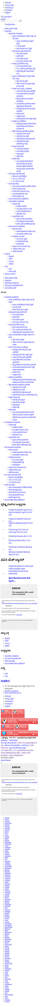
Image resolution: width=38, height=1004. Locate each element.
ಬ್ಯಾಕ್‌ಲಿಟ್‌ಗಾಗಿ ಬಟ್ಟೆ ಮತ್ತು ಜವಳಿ (25, 138)
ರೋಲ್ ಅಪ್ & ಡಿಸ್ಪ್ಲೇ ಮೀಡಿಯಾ (22, 88)
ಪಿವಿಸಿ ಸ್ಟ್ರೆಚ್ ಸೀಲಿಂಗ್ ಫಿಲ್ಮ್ (24, 61)
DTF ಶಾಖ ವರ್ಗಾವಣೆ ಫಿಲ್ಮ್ (8, 742)
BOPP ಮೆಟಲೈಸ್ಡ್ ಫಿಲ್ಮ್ (19, 188)
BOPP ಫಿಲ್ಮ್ (25, 745)
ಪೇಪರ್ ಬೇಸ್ (20, 113)
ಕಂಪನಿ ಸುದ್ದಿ (12, 271)
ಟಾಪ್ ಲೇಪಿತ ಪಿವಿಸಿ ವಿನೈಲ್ (24, 48)
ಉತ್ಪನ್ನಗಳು (8, 31)
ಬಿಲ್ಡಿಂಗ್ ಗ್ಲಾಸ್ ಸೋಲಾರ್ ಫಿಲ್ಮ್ (21, 246)
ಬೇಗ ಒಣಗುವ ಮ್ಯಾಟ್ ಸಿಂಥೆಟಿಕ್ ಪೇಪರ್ (24, 186)
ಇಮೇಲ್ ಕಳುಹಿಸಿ (6, 760)
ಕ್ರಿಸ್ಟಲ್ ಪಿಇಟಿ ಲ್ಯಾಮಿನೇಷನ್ (24, 218)
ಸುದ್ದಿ (6, 266)
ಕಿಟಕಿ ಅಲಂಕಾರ (17, 228)
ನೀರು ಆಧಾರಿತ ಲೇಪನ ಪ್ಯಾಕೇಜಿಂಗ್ (19, 198)
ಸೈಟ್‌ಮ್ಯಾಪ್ (4, 740)
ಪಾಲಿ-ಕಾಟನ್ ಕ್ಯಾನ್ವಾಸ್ (22, 151)
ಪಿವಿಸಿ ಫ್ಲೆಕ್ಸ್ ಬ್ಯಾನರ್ (21, 53)
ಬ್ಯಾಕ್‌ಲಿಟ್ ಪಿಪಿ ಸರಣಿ (22, 136)
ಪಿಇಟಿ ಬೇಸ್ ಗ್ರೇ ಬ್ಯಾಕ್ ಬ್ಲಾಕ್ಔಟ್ (25, 91)
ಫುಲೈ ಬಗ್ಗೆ (7, 253)
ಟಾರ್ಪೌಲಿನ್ (19, 56)
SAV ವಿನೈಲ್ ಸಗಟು (6, 750)
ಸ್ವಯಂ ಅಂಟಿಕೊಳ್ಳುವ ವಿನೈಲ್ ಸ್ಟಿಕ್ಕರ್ (22, 304)
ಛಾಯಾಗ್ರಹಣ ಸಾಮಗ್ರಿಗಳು (16, 201)
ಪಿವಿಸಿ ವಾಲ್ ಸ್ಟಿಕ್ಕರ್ (21, 238)
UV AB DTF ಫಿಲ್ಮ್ (18, 181)
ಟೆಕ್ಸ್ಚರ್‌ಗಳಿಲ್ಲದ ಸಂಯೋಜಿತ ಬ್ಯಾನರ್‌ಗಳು (24, 364)
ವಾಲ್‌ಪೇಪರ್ (20, 243)
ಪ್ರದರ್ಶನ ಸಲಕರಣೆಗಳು (19, 121)
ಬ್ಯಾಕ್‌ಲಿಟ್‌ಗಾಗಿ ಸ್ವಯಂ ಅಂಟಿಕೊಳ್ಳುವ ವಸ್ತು (24, 394)
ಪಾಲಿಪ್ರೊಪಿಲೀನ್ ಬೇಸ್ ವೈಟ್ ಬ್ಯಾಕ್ (26, 118)
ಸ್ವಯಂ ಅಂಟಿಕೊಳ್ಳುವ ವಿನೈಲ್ (17, 747)
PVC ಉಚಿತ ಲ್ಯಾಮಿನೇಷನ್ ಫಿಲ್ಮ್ (25, 68)
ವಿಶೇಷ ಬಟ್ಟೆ (19, 156)
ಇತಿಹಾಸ (11, 263)
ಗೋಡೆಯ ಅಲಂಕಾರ (18, 236)
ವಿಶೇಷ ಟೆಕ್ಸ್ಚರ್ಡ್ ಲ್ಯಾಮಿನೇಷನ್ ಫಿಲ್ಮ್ (22, 332)
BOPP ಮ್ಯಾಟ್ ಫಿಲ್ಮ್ (18, 196)
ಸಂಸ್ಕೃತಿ (11, 261)
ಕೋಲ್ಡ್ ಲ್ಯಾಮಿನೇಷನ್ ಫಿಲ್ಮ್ (20, 63)
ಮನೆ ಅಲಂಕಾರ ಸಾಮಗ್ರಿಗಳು (17, 226)
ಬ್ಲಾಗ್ (10, 268)
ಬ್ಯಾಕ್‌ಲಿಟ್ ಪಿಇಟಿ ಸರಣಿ (23, 133)
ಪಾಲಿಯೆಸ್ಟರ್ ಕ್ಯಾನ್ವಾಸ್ (22, 148)
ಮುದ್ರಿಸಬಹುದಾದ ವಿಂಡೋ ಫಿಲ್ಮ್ (25, 231)
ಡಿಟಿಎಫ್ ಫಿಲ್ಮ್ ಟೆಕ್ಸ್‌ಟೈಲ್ (19, 176)
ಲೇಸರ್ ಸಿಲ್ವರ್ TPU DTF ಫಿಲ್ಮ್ (18, 532)
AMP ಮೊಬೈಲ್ (13, 740)
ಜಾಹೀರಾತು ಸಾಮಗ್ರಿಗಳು (16, 33)
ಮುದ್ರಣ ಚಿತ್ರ (16, 203)
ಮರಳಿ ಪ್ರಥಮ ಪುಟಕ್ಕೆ (11, 28)
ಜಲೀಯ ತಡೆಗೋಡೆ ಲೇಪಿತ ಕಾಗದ (10, 752)
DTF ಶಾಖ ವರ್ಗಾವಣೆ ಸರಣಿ (17, 173)
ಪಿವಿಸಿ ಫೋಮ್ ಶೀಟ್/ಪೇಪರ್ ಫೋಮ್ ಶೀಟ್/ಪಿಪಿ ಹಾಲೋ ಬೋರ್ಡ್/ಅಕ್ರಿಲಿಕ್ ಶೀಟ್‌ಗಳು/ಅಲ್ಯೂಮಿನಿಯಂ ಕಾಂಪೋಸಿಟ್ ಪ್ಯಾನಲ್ (25, 166)
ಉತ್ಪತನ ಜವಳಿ (20, 116)
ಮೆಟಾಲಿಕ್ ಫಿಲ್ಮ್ (21, 213)
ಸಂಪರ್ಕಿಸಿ (5, 681)
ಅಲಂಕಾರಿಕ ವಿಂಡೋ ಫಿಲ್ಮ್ (24, 233)
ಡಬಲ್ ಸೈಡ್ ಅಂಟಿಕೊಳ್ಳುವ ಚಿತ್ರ (25, 223)
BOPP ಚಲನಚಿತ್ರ (14, 183)
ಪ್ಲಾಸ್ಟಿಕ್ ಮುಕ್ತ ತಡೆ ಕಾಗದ (16, 755)
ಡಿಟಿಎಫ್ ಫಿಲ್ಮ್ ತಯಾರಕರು (12, 745)
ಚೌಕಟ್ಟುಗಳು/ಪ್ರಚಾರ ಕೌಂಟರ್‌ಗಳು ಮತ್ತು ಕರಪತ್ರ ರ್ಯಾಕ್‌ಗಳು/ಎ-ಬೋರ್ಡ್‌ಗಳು (26, 126)
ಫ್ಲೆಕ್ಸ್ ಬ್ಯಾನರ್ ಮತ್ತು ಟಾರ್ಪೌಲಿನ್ (21, 51)
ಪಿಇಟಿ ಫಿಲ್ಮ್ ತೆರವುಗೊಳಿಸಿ (23, 211)
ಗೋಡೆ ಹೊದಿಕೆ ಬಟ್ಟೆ (22, 241)
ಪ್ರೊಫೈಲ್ (11, 256)
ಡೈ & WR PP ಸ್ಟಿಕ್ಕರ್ (22, 81)
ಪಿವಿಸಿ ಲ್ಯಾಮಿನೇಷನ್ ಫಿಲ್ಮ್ (23, 66)
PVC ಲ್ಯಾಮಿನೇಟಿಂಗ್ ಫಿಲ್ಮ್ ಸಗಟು (23, 750)
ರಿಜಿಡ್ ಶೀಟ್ (16, 158)
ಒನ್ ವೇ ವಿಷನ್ (20, 46)
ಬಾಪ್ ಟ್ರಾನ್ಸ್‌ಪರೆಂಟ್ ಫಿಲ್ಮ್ (19, 193)
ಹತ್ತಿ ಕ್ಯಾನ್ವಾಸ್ (20, 153)
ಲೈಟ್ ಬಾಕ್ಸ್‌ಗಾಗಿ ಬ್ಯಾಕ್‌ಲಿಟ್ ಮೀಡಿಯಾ (23, 131)
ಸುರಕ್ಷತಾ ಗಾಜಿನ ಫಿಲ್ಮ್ (18, 248)
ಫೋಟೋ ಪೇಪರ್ (21, 206)
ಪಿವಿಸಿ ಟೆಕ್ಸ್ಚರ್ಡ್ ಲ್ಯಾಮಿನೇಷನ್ (25, 221)
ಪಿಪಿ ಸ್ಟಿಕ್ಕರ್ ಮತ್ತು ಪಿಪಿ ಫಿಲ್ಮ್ (24, 208)
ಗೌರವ (10, 258)
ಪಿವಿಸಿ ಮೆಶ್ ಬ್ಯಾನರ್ (22, 58)
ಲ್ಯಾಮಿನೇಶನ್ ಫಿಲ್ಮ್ (17, 216)
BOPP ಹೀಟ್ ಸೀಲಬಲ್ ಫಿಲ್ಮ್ (20, 191)
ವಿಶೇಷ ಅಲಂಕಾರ (17, 251)
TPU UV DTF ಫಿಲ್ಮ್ (18, 178)
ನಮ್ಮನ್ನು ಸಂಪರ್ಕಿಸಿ (10, 273)
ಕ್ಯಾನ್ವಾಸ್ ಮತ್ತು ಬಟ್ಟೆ (18, 146)
